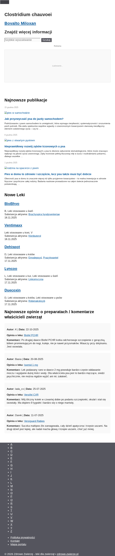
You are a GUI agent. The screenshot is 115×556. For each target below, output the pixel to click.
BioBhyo (11, 204)
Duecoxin (12, 290)
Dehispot (12, 247)
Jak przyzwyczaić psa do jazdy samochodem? (33, 118)
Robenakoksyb (36, 301)
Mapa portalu (18, 544)
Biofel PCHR (31, 335)
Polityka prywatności (22, 537)
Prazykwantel (50, 257)
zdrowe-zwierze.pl (67, 554)
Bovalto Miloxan (20, 23)
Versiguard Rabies (34, 421)
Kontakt (15, 540)
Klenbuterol (34, 235)
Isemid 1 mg (31, 365)
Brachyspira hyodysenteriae (44, 214)
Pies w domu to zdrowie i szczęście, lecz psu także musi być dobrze (47, 174)
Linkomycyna (35, 279)
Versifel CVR (31, 394)
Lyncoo (10, 269)
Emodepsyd (35, 257)
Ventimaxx (13, 225)
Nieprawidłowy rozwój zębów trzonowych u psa (34, 146)
